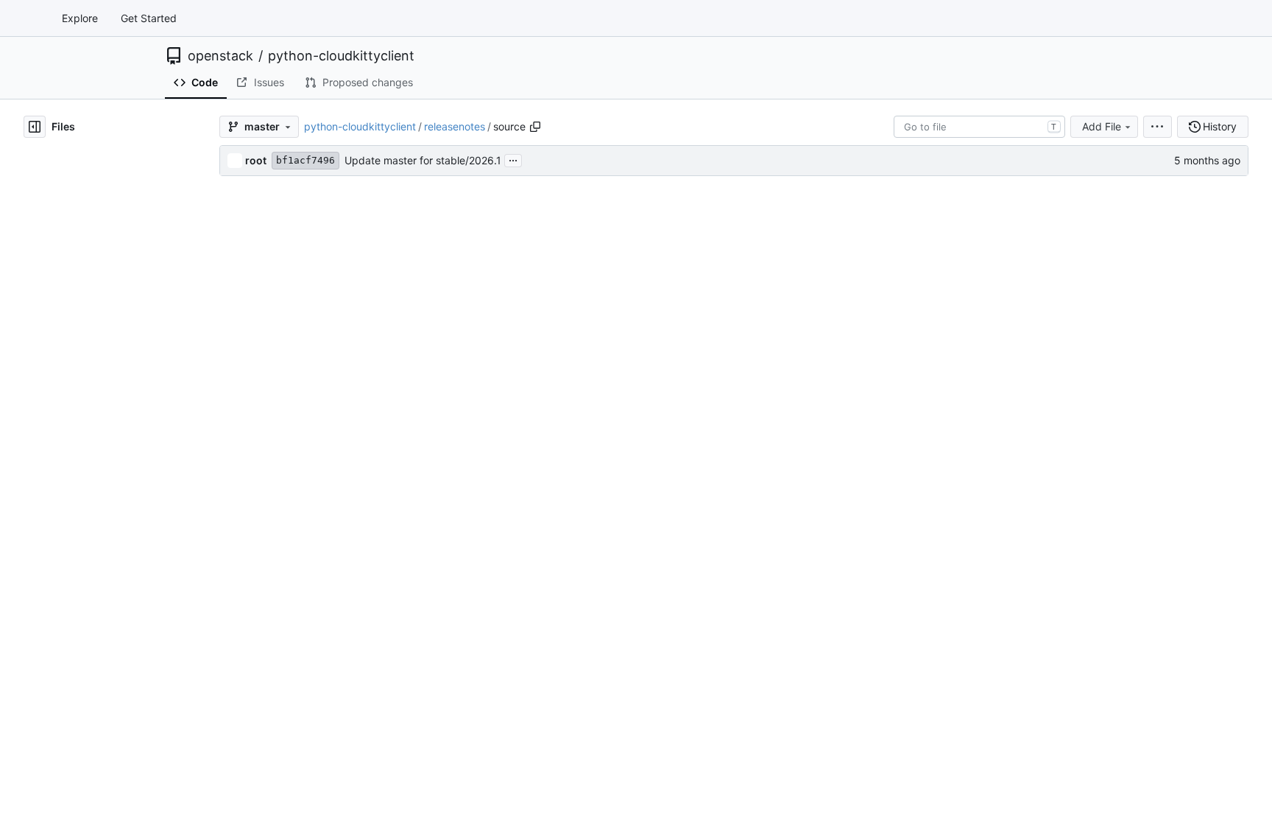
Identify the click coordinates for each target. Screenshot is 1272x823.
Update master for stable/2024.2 (683, 352)
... (513, 159)
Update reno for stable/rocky (673, 543)
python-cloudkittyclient (341, 56)
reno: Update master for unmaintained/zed (706, 788)
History (1220, 126)
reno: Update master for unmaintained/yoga (709, 761)
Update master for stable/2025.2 (683, 407)
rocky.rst (265, 543)
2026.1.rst (268, 434)
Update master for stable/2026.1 (422, 160)
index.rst (265, 489)
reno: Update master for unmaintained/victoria (715, 679)
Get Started (149, 18)
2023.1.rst (268, 271)
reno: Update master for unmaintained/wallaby (715, 707)
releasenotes (454, 126)
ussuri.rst (266, 652)
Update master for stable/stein (677, 570)
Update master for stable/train (676, 598)
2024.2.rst (269, 352)
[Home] (28, 18)
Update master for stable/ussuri (680, 652)
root (255, 160)
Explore (80, 18)
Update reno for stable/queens (678, 516)
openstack (220, 56)
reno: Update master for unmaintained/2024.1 (713, 325)
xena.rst (263, 734)
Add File (1101, 126)
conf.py (262, 461)
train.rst (262, 598)
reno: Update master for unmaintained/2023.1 (713, 271)
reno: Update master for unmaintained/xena (709, 734)
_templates (270, 243)
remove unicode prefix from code (684, 461)
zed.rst (261, 788)
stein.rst (263, 570)
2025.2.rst (269, 407)
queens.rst (269, 516)
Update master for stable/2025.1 (682, 380)
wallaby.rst (270, 707)
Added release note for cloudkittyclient (697, 216)
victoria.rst (269, 679)
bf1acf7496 (305, 160)
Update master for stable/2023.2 (683, 298)
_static (259, 216)
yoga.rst (264, 761)
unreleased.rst (278, 625)
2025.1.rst (268, 380)
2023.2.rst (269, 298)
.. (247, 189)
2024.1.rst (268, 325)
